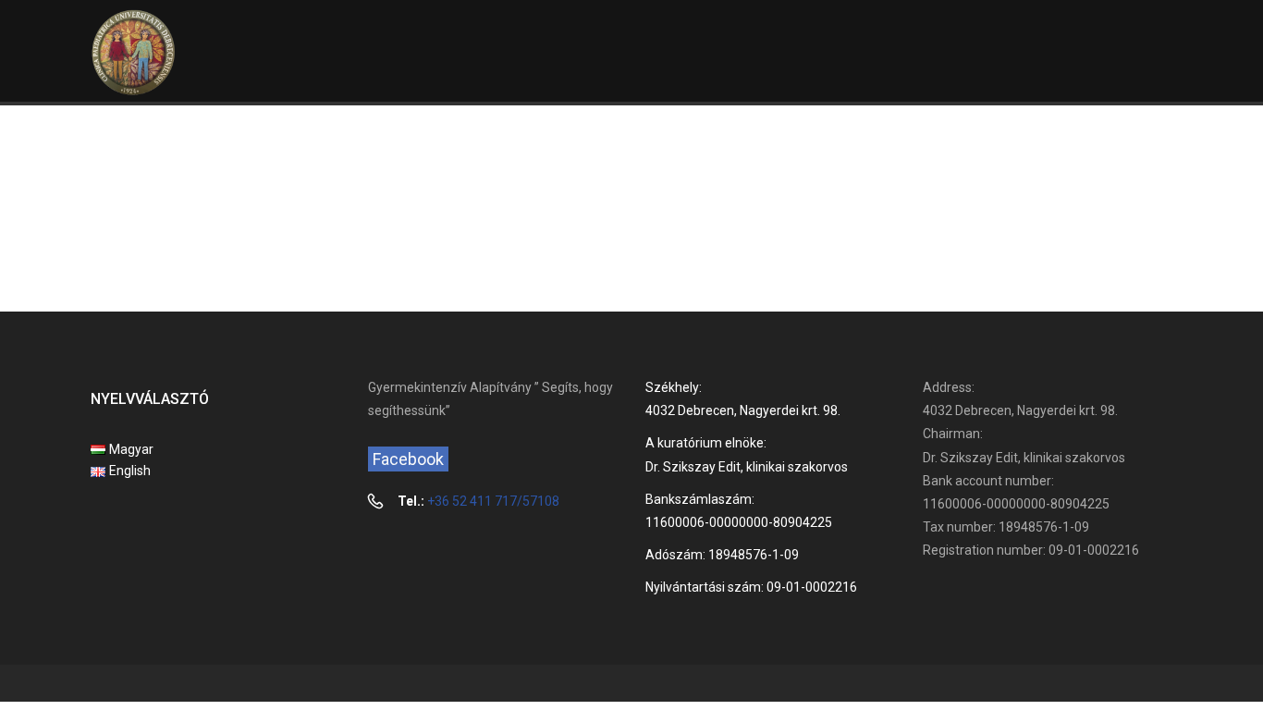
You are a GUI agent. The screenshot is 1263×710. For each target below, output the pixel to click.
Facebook (408, 459)
